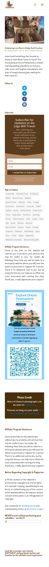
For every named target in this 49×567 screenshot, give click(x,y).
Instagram (30, 404)
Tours (8, 236)
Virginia (21, 236)
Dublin (38, 206)
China (29, 202)
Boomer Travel (18, 198)
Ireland (34, 219)
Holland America (18, 219)
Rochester (18, 231)
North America (36, 50)
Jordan (13, 223)
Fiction (8, 215)
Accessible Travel (22, 194)
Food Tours (27, 215)
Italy (7, 223)
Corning (36, 202)
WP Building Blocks (27, 506)
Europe (16, 210)
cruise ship (30, 206)
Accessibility (10, 194)
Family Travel (37, 210)
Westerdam (30, 236)
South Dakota (28, 231)
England (8, 210)
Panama (20, 227)
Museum (20, 223)
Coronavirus (10, 206)
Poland (28, 227)
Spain (37, 231)
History (8, 219)
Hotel (28, 219)
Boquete (28, 198)
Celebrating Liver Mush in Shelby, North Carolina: (24, 48)
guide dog (36, 215)
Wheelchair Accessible (31, 240)
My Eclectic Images (35, 509)
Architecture (34, 194)
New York (29, 223)
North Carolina (11, 227)
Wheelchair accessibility (14, 240)
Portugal (35, 227)
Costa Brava (20, 206)
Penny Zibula (12, 50)
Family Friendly (26, 210)
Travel (14, 236)
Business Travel (11, 202)
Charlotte (22, 202)
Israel (41, 219)
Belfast (8, 198)
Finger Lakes (16, 215)
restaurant (9, 231)
